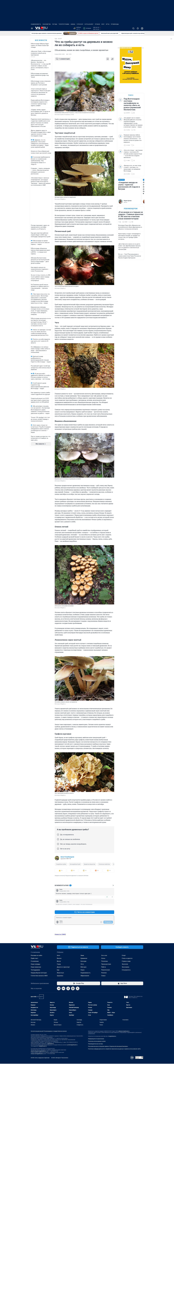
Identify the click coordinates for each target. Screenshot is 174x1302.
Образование (85, 975)
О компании (35, 961)
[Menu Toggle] (32, 28)
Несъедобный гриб (75, 864)
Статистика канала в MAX (39, 975)
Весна (59, 961)
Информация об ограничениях (96, 1038)
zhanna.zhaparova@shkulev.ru (38, 1051)
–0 (112, 897)
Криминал (84, 958)
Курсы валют (89, 24)
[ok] (68, 988)
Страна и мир (126, 961)
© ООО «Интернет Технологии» (59, 1057)
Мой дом (83, 967)
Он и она (104, 955)
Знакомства (47, 24)
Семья (103, 975)
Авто (58, 955)
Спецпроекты (126, 970)
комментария (64, 59)
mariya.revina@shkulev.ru (37, 1053)
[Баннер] (70, 33)
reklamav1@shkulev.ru (123, 1031)
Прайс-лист (34, 958)
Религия (104, 973)
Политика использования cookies (96, 1041)
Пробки (97, 24)
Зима (82, 955)
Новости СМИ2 (60, 934)
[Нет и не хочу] (58, 849)
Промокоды (115, 24)
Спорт (124, 955)
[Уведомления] (138, 28)
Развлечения (105, 970)
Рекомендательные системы (95, 1043)
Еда (58, 970)
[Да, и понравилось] (58, 835)
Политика (104, 961)
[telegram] (59, 988)
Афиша (73, 24)
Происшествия (106, 964)
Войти (61, 922)
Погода (54, 24)
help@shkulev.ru (43, 1046)
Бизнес (59, 958)
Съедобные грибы (61, 864)
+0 (107, 897)
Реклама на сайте (36, 955)
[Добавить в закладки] (107, 59)
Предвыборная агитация (39, 973)
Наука (82, 970)
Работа (103, 967)
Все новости (41, 40)
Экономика (125, 967)
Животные (60, 973)
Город (59, 964)
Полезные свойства (104, 864)
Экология (125, 964)
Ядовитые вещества (89, 864)
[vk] (63, 988)
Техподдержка (35, 970)
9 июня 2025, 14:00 (60, 54)
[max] (73, 988)
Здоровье (60, 975)
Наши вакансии (36, 967)
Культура (83, 961)
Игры (107, 24)
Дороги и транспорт (63, 967)
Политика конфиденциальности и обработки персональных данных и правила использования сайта (114, 1049)
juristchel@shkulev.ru (72, 1044)
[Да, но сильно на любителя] (58, 839)
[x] (77, 988)
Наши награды (35, 964)
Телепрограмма (64, 24)
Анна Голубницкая (67, 857)
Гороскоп (80, 24)
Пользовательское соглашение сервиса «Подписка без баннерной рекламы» (108, 1046)
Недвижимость (36, 24)
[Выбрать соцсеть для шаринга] (112, 59)
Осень (103, 958)
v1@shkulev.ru (50, 1043)
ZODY (102, 24)
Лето (82, 964)
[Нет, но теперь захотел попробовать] (58, 844)
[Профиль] (142, 28)
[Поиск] (133, 28)
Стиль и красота (127, 958)
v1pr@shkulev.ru (112, 1036)
